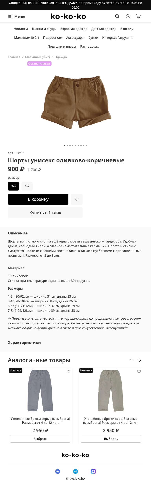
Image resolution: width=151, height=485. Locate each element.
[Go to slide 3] (70, 145)
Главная (14, 57)
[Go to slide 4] (72, 145)
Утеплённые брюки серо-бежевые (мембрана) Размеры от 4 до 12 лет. (110, 420)
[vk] (57, 471)
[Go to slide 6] (78, 145)
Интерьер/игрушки (117, 37)
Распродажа (89, 46)
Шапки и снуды (44, 29)
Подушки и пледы (62, 46)
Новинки (21, 29)
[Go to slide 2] (67, 145)
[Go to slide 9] (86, 145)
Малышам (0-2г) (26, 37)
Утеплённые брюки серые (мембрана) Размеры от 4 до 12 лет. (40, 420)
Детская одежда (103, 29)
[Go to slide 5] (75, 145)
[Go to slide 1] (64, 145)
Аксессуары (75, 37)
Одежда (60, 57)
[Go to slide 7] (81, 145)
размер (13, 178)
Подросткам (52, 37)
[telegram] (75, 471)
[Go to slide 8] (83, 145)
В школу (126, 29)
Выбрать (40, 438)
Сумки (93, 37)
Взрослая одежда (73, 29)
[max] (93, 471)
